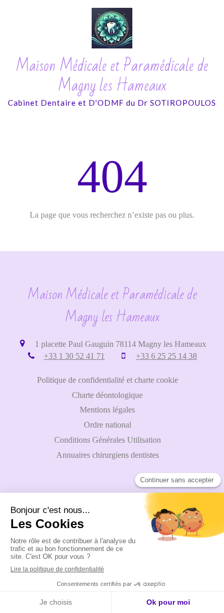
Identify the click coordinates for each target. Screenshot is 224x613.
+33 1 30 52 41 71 (74, 356)
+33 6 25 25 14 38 (166, 356)
